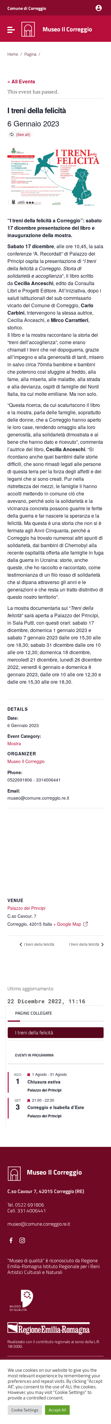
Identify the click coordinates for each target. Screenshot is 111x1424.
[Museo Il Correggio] (28, 28)
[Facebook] (11, 1240)
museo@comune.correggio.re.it (38, 1223)
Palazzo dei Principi (26, 908)
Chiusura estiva (43, 1082)
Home (12, 54)
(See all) (23, 134)
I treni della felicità (38, 944)
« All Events (21, 81)
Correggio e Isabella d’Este (55, 1107)
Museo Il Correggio (67, 29)
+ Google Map (67, 924)
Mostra (14, 743)
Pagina (30, 54)
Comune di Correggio (26, 8)
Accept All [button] (57, 1410)
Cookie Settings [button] (24, 1410)
